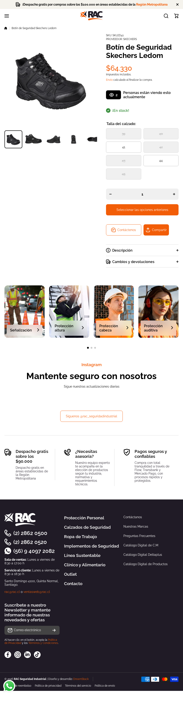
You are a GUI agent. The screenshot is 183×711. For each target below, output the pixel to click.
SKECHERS (130, 39)
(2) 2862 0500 (30, 533)
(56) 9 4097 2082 (34, 551)
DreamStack (81, 679)
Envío (109, 79)
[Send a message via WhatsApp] (9, 686)
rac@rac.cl (12, 592)
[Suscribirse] (54, 630)
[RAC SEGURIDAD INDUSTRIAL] (91, 16)
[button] (176, 16)
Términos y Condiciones (43, 643)
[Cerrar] (177, 4)
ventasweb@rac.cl (36, 592)
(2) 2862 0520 (30, 542)
